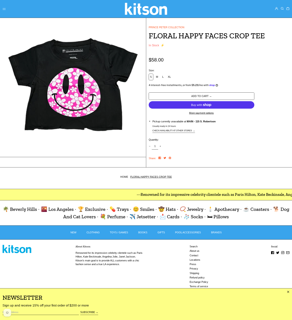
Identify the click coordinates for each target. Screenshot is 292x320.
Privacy (194, 268)
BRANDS (216, 232)
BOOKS (142, 232)
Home (124, 176)
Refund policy (197, 277)
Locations (195, 259)
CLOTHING (93, 232)
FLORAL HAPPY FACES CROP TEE (151, 176)
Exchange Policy (199, 281)
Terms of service (199, 286)
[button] (282, 8)
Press (193, 264)
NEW (73, 232)
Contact (194, 255)
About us (194, 250)
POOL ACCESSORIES (188, 232)
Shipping (194, 273)
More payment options (201, 113)
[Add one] (160, 146)
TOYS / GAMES (119, 232)
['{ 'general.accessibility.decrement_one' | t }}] (149, 146)
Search (194, 246)
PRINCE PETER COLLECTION (166, 27)
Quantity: (154, 139)
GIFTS (161, 232)
